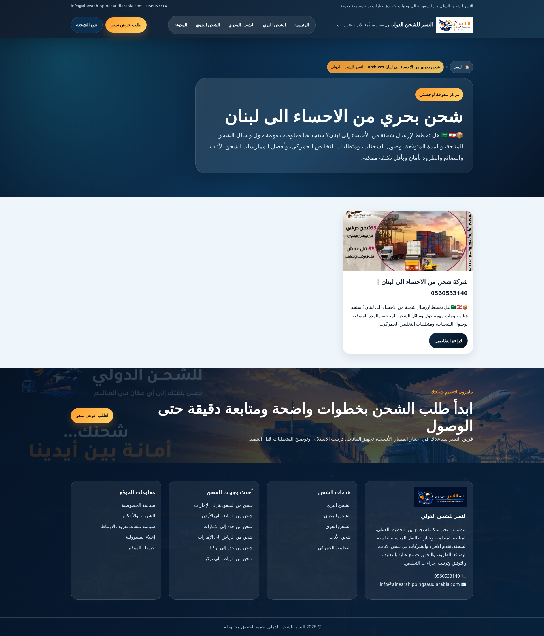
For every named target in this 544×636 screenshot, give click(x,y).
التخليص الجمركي (334, 547)
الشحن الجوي (208, 24)
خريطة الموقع (142, 547)
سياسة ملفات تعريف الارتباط (128, 526)
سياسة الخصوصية (138, 505)
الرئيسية (301, 24)
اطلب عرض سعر (92, 415)
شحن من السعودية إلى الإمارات (223, 505)
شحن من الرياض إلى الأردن (227, 515)
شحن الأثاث (340, 537)
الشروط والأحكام (139, 515)
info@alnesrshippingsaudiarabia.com (107, 5)
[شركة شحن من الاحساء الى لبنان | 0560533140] (408, 241)
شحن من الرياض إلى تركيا (228, 558)
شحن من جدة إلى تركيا (231, 547)
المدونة (181, 24)
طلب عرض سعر (126, 25)
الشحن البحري (241, 24)
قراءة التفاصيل (448, 340)
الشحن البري (274, 24)
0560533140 (157, 5)
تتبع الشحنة (86, 25)
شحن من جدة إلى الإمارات (228, 526)
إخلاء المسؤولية (140, 537)
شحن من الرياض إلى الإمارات (225, 537)
